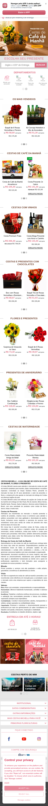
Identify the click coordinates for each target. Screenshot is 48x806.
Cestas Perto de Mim (24, 674)
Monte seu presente (6, 83)
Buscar (40, 65)
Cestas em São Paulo (11, 687)
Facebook (9, 739)
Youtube (24, 739)
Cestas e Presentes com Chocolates (22, 263)
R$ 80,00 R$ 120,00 (35, 629)
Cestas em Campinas (30, 687)
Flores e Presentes (24, 318)
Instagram (39, 739)
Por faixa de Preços (43, 84)
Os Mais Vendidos (24, 99)
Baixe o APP (24, 12)
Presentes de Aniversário (24, 372)
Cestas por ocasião (18, 84)
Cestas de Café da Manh (24, 153)
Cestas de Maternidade (24, 426)
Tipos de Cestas (31, 84)
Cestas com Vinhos (24, 207)
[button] (23, 54)
